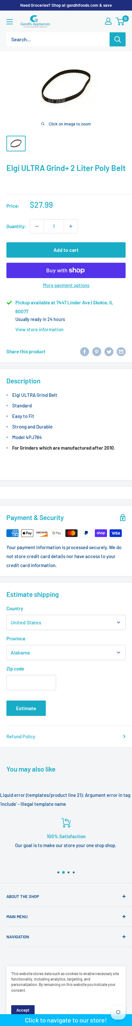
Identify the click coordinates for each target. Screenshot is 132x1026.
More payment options (66, 285)
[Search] (118, 39)
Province (15, 638)
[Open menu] (9, 21)
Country (14, 608)
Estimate (26, 708)
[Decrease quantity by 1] (37, 226)
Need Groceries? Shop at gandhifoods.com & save (66, 5)
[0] (120, 21)
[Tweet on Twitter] (108, 351)
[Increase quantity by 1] (71, 226)
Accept (22, 1010)
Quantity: (16, 226)
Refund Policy (20, 736)
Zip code (15, 668)
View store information (39, 329)
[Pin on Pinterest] (96, 351)
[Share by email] (121, 351)
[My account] (108, 21)
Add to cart (66, 250)
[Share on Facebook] (84, 351)
